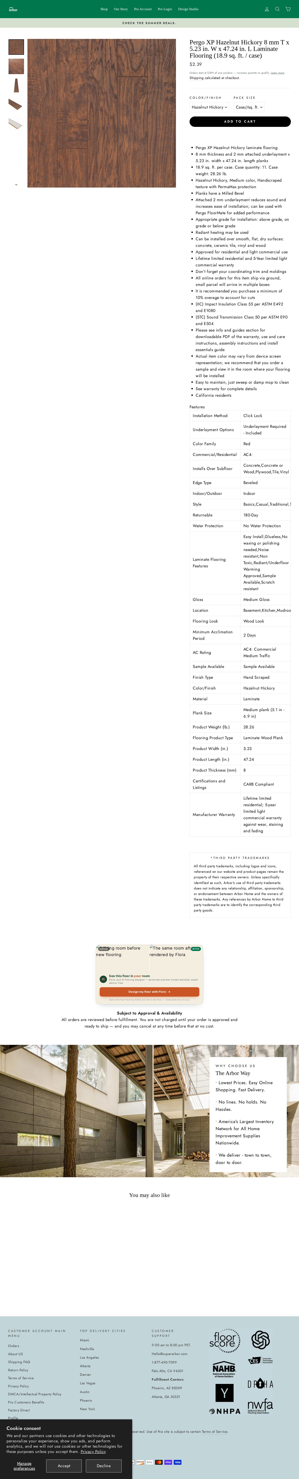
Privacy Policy (93, 1452)
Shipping (197, 77)
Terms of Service (21, 1378)
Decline (104, 1466)
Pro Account (143, 9)
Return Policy (18, 1370)
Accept (64, 1466)
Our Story (121, 9)
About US (15, 1354)
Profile (13, 1418)
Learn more (277, 73)
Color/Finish (206, 98)
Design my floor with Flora (150, 991)
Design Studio (188, 9)
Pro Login (165, 9)
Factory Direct (19, 1410)
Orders (13, 1345)
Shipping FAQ (19, 1361)
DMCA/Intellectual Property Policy (34, 1394)
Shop (104, 9)
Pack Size (245, 98)
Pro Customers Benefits (26, 1402)
